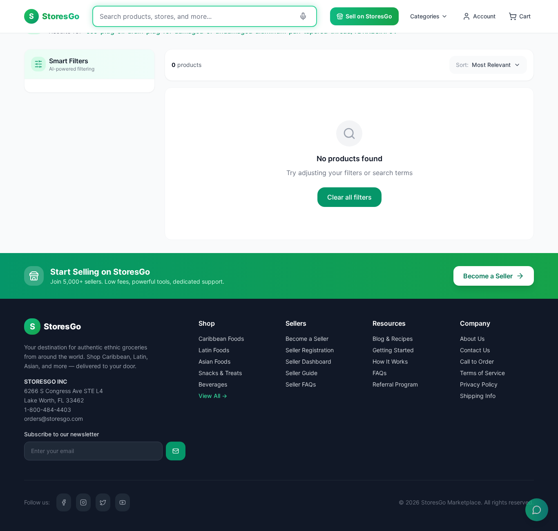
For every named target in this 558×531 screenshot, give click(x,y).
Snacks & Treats (220, 372)
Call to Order (477, 361)
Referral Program (395, 384)
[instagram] (83, 502)
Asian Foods (214, 361)
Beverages (213, 384)
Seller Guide (301, 372)
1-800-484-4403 (47, 409)
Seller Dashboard (308, 361)
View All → (213, 395)
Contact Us (475, 350)
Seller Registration (310, 350)
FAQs (379, 372)
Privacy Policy (479, 384)
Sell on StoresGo (369, 16)
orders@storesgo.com (53, 418)
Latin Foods (214, 350)
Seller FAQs (301, 384)
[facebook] (63, 502)
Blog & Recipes (393, 338)
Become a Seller (488, 276)
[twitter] (103, 502)
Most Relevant (483, 64)
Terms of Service (482, 372)
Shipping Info (478, 395)
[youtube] (122, 502)
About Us (472, 338)
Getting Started (393, 350)
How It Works (390, 361)
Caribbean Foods (221, 338)
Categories (425, 16)
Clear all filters (349, 197)
